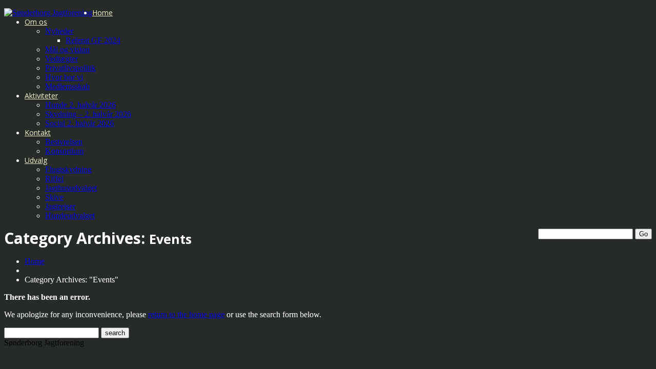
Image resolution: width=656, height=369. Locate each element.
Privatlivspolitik (70, 68)
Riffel (54, 178)
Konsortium (64, 151)
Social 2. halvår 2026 (79, 123)
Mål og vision (67, 49)
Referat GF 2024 (93, 40)
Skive (54, 197)
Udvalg (36, 160)
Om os (36, 22)
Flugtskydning (68, 169)
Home (102, 12)
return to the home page (186, 314)
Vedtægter (61, 58)
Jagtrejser (60, 206)
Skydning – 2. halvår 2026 (88, 114)
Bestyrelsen (64, 141)
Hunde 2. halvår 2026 (80, 104)
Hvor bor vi (64, 77)
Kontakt (38, 132)
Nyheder (59, 31)
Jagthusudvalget (71, 187)
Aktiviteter (41, 95)
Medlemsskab (67, 86)
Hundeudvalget (70, 215)
